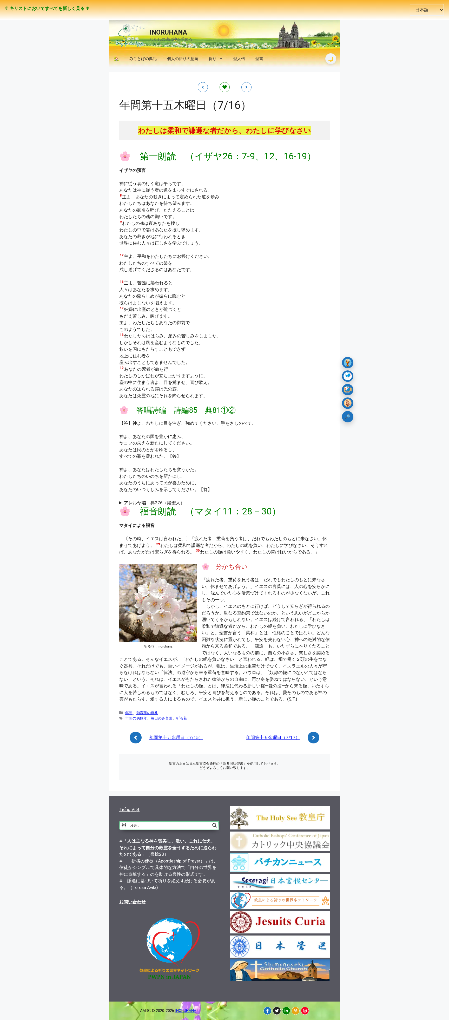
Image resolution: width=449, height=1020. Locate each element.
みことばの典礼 (143, 58)
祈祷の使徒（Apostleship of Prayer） (168, 861)
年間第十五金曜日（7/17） (273, 737)
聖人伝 (239, 58)
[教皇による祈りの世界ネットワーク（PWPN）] (347, 376)
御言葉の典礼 (147, 713)
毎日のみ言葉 (162, 718)
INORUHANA (168, 32)
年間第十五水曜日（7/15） (176, 737)
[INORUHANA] (267, 1011)
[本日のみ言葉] (347, 362)
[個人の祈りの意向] (347, 403)
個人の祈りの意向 (182, 58)
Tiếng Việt (129, 809)
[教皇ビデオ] (347, 389)
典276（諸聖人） (154, 502)
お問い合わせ (132, 901)
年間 (129, 713)
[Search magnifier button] (214, 825)
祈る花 (181, 718)
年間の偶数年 (136, 718)
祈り (212, 58)
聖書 (259, 58)
